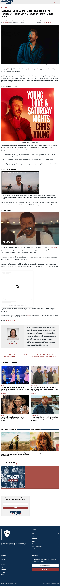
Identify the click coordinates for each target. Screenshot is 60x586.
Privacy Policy (49, 583)
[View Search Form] (55, 2)
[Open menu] (57, 2)
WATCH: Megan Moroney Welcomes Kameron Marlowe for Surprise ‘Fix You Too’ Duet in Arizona (15, 389)
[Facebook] (42, 22)
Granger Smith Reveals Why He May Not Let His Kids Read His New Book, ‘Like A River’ (16, 355)
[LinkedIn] (48, 22)
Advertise (44, 583)
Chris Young (4, 68)
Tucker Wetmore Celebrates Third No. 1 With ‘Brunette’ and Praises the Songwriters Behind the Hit (44, 389)
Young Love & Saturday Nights (34, 68)
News (2, 7)
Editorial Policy (56, 583)
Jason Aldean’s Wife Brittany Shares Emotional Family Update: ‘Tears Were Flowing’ (13, 418)
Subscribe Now (15, 507)
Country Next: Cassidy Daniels (37, 453)
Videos (5, 7)
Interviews (33, 415)
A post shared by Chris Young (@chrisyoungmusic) (17, 305)
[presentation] (15, 375)
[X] (44, 22)
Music (32, 385)
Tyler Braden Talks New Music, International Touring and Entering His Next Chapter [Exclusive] (44, 418)
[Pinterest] (46, 22)
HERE (28, 315)
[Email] (50, 22)
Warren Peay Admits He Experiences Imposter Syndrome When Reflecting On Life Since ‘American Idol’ (44, 355)
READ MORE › (4, 393)
